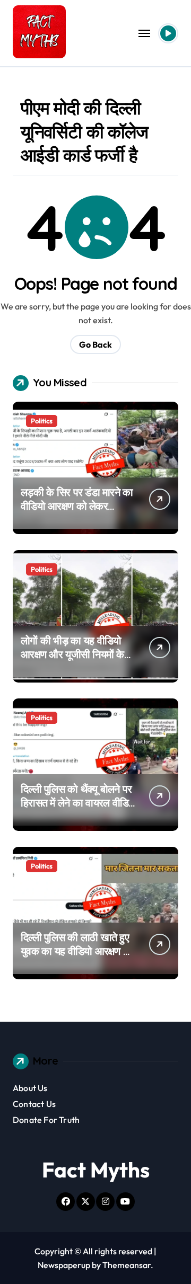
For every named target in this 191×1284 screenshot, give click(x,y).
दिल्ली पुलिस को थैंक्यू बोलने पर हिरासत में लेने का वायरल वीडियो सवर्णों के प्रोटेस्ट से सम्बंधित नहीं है (79, 809)
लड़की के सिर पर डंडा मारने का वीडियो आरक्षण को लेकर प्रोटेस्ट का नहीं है (77, 505)
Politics (42, 421)
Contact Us (34, 1104)
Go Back (95, 344)
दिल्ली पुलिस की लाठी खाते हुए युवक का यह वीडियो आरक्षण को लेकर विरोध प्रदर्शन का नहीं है (77, 951)
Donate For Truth (46, 1119)
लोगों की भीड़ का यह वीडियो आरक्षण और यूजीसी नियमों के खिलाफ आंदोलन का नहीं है (72, 654)
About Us (30, 1088)
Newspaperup (64, 1265)
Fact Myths (96, 1169)
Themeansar (126, 1265)
